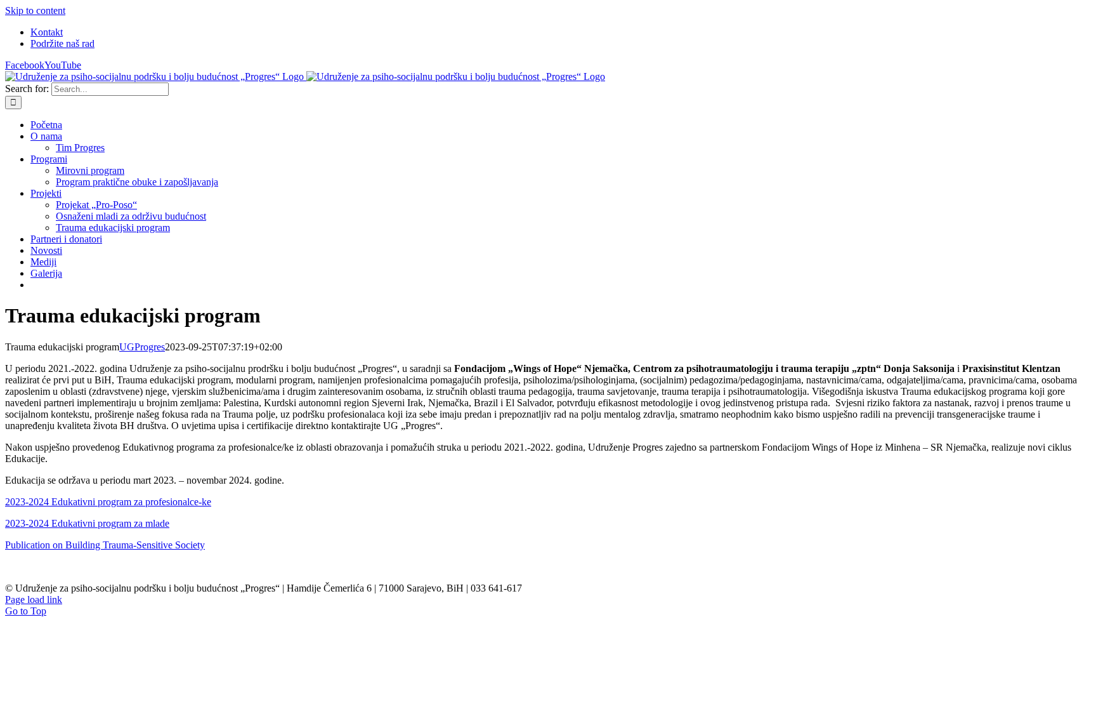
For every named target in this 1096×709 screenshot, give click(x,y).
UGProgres (142, 346)
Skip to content (35, 10)
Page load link (33, 599)
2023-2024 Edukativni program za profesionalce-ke (108, 501)
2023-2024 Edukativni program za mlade (87, 523)
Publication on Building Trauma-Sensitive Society (105, 545)
